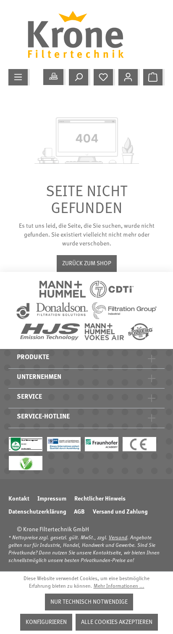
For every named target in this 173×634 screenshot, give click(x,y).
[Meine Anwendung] (54, 77)
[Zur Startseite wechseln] (82, 34)
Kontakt (18, 499)
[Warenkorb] (154, 77)
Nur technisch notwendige (89, 602)
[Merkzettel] (104, 77)
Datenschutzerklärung (37, 512)
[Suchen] (79, 77)
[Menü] (19, 77)
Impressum (51, 499)
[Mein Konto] (129, 77)
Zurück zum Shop (86, 263)
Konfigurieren (46, 622)
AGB (79, 512)
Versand (118, 538)
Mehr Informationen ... (119, 586)
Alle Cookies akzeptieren (116, 622)
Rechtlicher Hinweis (100, 499)
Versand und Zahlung (120, 512)
